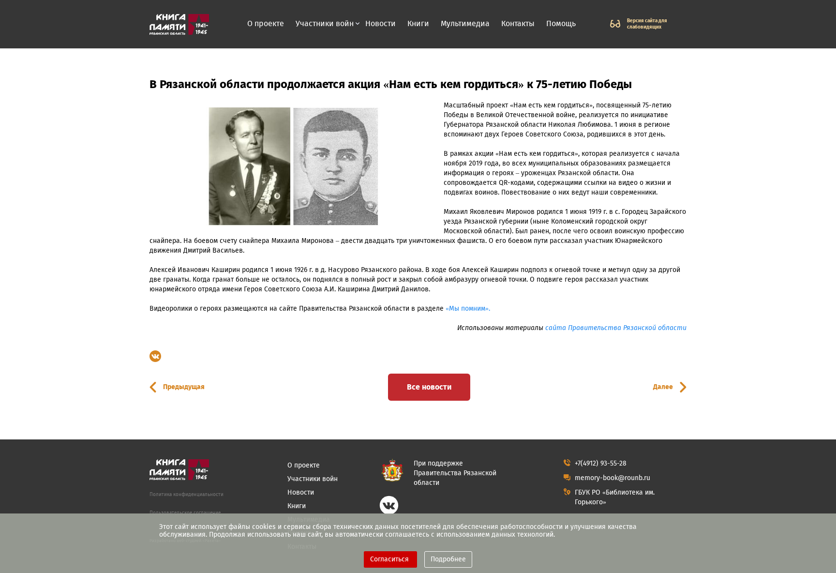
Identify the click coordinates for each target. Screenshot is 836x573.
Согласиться (390, 559)
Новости (380, 23)
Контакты (518, 23)
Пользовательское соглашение (185, 513)
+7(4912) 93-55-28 (601, 463)
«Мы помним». (468, 308)
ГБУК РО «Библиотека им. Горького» (615, 497)
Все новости (429, 387)
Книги (418, 23)
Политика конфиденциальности (186, 495)
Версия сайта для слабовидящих (647, 24)
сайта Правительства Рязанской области (616, 328)
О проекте (265, 23)
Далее (663, 387)
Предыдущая (184, 387)
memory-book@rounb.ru (612, 478)
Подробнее (448, 559)
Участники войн (325, 23)
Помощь (561, 23)
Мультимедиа (465, 23)
